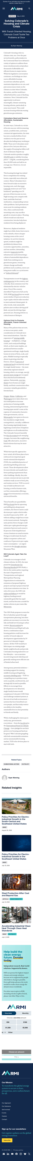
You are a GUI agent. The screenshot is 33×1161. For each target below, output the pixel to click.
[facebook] (16, 1154)
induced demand (12, 273)
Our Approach (6, 1103)
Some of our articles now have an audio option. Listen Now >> (16, 2)
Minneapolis (8, 417)
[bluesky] (25, 1154)
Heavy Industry (16, 899)
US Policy (25, 764)
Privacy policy (18, 1150)
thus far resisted (12, 436)
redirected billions (10, 594)
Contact (4, 1119)
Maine (12, 396)
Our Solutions (6, 1106)
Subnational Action (11, 764)
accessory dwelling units (12, 676)
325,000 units (8, 157)
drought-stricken (20, 546)
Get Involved (6, 1109)
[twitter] (29, 1154)
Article (12, 16)
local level (24, 723)
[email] (4, 1154)
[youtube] (12, 1154)
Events (4, 1113)
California (19, 396)
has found (15, 294)
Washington (8, 399)
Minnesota (7, 607)
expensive (14, 252)
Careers (4, 1116)
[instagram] (21, 1154)
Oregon (6, 396)
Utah (5, 441)
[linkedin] (8, 1154)
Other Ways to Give (18, 996)
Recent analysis (15, 625)
